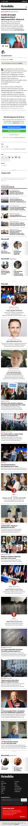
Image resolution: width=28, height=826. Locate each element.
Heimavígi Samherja (13, 11)
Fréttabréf (17, 786)
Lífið (2, 791)
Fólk (2, 785)
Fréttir (2, 781)
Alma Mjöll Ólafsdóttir (6, 55)
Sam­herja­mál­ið (4, 165)
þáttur (19, 92)
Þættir (2, 793)
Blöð (16, 783)
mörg (24, 101)
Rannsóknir (3, 783)
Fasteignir (17, 781)
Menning (3, 786)
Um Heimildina (18, 788)
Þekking (3, 790)
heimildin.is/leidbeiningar (19, 137)
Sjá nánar (16, 824)
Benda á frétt (18, 790)
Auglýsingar (17, 791)
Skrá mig (24, 800)
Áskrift (16, 785)
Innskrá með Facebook (14, 127)
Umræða (3, 788)
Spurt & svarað (4, 11)
